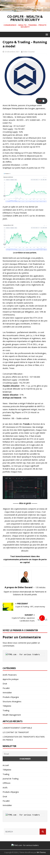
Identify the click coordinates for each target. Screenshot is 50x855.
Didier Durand (28, 51)
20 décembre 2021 (12, 51)
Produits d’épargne (11, 792)
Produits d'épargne (11, 697)
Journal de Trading (10, 778)
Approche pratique (11, 679)
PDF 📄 (41, 101)
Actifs (5, 787)
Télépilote (7, 706)
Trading (6, 710)
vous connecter (19, 643)
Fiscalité (6, 688)
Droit (5, 683)
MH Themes (41, 852)
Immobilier (7, 692)
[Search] (43, 832)
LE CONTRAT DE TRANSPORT (16, 732)
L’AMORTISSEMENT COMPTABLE (17, 728)
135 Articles (40, 587)
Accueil (6, 765)
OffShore (6, 783)
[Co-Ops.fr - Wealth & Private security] (25, 10)
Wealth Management (12, 715)
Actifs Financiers (10, 675)
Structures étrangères (12, 701)
